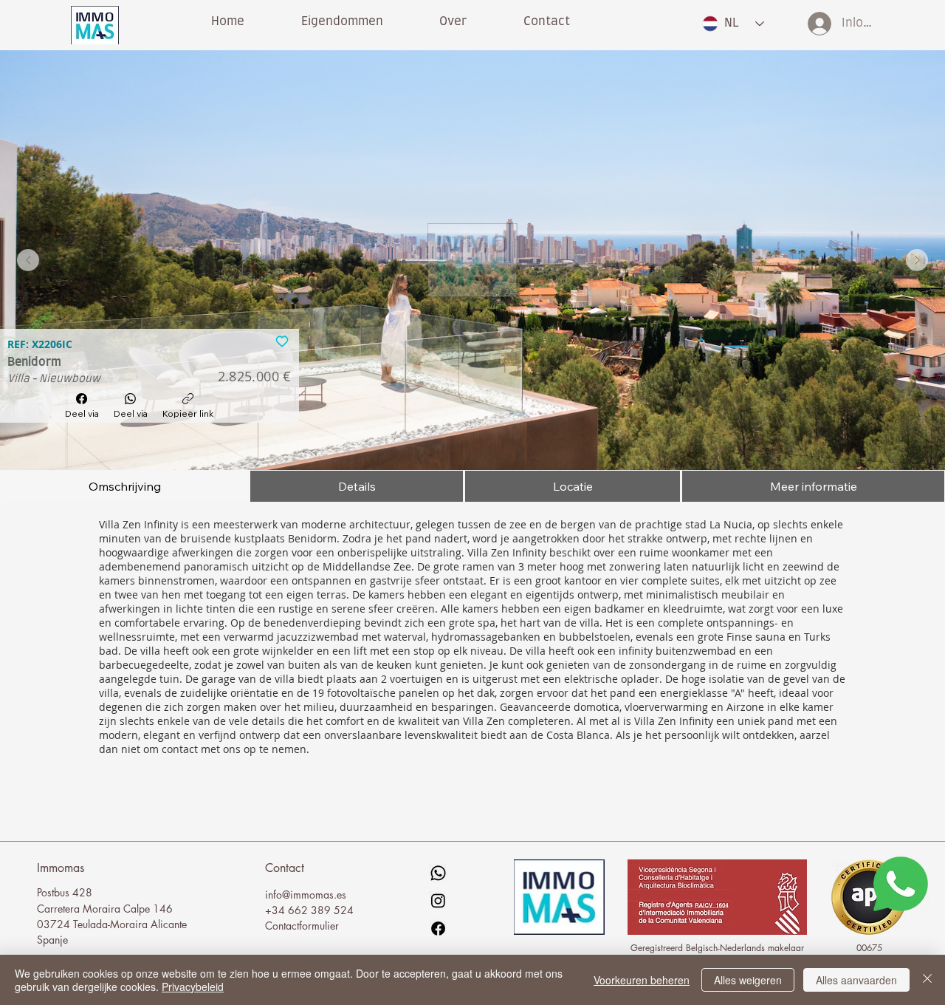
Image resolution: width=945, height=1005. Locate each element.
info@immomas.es (305, 895)
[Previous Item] (28, 260)
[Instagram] (438, 900)
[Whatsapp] (438, 873)
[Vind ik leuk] (282, 340)
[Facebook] (438, 928)
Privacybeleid (193, 986)
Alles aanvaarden (856, 979)
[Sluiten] (927, 980)
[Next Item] (917, 260)
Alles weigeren (748, 979)
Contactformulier (302, 926)
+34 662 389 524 (309, 910)
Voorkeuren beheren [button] (642, 979)
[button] (453, 21)
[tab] (124, 486)
